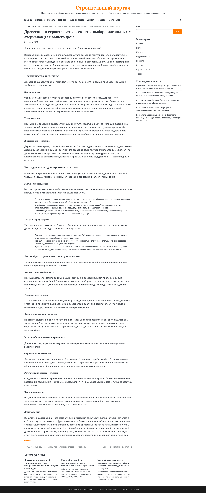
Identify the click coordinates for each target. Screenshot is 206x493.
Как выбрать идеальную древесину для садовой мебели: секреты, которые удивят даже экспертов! (113, 464)
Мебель (51, 20)
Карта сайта (114, 20)
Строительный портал (103, 8)
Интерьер (40, 20)
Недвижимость (76, 20)
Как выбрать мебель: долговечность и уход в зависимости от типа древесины (77, 463)
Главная (28, 20)
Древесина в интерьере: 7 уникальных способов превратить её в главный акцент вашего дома (41, 464)
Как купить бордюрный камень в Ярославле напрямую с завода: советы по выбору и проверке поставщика (158, 118)
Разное (139, 65)
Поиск (139, 26)
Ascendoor (117, 489)
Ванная (90, 20)
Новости (101, 20)
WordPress (135, 489)
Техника (62, 20)
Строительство (143, 69)
